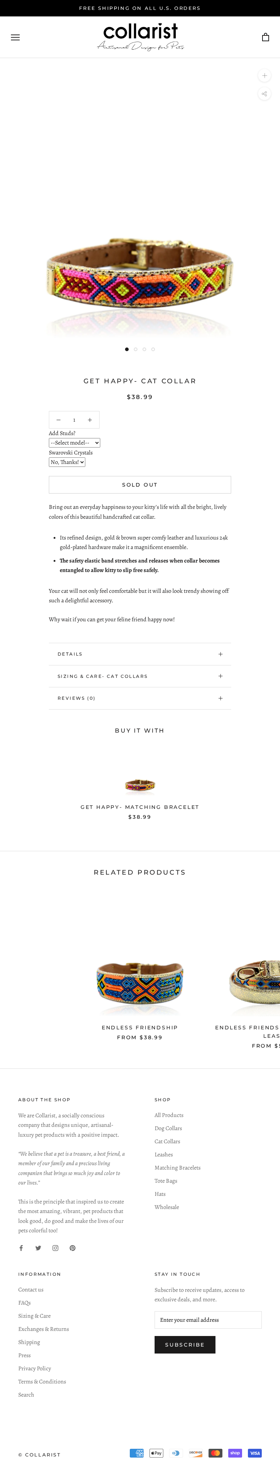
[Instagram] (55, 1247)
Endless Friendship (140, 1027)
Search (26, 1395)
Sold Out (140, 484)
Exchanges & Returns (43, 1329)
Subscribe (185, 1344)
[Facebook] (21, 1247)
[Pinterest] (72, 1247)
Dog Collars (168, 1128)
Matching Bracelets (178, 1168)
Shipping (29, 1342)
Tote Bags (166, 1181)
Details (70, 654)
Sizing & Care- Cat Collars (103, 676)
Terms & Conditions (42, 1382)
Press (24, 1355)
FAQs (24, 1303)
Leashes (164, 1155)
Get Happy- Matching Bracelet (140, 807)
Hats (160, 1194)
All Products (169, 1115)
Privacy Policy (34, 1368)
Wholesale (167, 1207)
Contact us (30, 1290)
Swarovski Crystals (71, 453)
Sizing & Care (34, 1316)
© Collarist (39, 1455)
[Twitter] (38, 1247)
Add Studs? (62, 433)
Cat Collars (167, 1141)
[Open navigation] (15, 37)
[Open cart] (265, 37)
